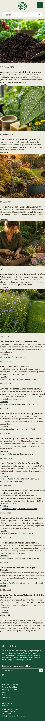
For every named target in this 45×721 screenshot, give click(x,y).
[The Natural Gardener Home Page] (22, 10)
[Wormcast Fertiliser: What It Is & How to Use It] (22, 63)
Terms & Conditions (9, 687)
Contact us (6, 697)
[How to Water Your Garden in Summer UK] (17, 454)
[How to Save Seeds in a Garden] (13, 357)
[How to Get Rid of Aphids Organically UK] (17, 533)
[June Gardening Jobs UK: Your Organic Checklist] (20, 558)
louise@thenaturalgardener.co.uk (13, 716)
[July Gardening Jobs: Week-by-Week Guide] (18, 429)
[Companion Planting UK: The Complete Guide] (18, 509)
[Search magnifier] (40, 14)
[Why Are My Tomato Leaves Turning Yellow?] (18, 379)
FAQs (4, 692)
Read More (4, 85)
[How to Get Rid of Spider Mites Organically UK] (19, 404)
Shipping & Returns (9, 690)
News (4, 695)
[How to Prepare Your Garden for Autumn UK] (22, 198)
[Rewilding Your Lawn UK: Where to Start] (22, 332)
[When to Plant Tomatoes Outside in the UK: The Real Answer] (22, 586)
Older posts (4, 613)
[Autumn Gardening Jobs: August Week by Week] (22, 265)
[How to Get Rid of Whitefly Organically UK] (22, 130)
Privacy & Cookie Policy (11, 684)
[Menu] (40, 5)
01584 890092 (7, 714)
